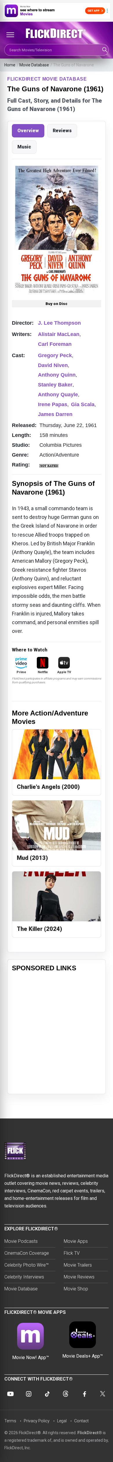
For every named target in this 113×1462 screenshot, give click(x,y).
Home (9, 65)
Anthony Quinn (57, 375)
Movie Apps (76, 1241)
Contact (81, 1421)
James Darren (55, 414)
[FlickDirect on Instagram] (28, 1394)
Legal (62, 1421)
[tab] (28, 130)
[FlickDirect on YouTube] (10, 1394)
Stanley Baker (55, 385)
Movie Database (34, 65)
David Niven (53, 365)
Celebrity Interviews (24, 1277)
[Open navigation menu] (10, 34)
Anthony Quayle (58, 394)
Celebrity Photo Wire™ (26, 1265)
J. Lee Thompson (59, 323)
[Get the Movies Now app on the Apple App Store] (56, 10)
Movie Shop (76, 1289)
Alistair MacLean (58, 334)
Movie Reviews (79, 1277)
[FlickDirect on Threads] (66, 1394)
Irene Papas (52, 404)
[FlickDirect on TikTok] (47, 1394)
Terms (10, 1421)
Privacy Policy (37, 1421)
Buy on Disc (56, 304)
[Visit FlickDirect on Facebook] (84, 1394)
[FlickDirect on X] (102, 1394)
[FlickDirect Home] (56, 33)
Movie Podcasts (21, 1241)
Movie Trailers (78, 1265)
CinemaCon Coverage (26, 1253)
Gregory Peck (55, 355)
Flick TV (72, 1253)
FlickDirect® (89, 1432)
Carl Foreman (55, 344)
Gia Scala (82, 404)
